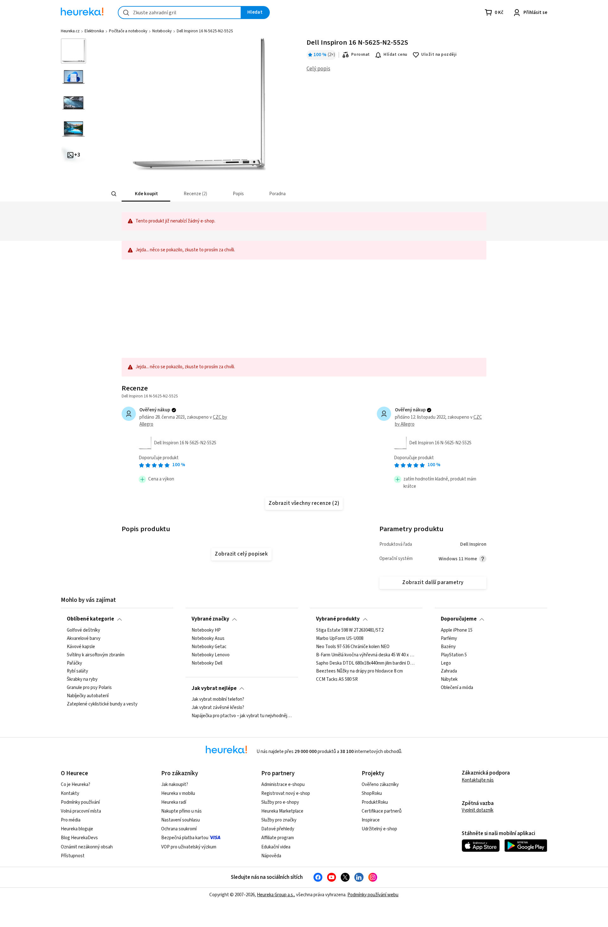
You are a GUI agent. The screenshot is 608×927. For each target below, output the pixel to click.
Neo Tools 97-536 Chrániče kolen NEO (353, 647)
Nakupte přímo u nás (181, 811)
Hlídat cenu (395, 54)
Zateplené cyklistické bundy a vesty (102, 704)
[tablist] (257, 194)
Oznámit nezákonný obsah (87, 847)
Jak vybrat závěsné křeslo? (218, 708)
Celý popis (318, 69)
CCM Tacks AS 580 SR (337, 679)
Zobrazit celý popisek (241, 554)
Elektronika (94, 31)
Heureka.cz (70, 31)
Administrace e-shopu (283, 784)
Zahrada (449, 671)
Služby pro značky (278, 820)
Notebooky (162, 31)
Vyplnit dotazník (477, 810)
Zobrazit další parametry (433, 582)
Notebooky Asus (208, 638)
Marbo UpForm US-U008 (339, 638)
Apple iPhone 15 (456, 630)
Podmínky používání (80, 802)
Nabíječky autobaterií (88, 696)
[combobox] (179, 12)
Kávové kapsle (81, 647)
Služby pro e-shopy (280, 802)
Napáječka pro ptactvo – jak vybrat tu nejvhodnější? (242, 716)
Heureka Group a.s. (275, 895)
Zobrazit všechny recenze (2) (304, 503)
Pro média (70, 820)
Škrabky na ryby (82, 679)
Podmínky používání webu (372, 895)
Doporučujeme (459, 619)
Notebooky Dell (207, 663)
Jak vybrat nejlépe (214, 688)
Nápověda (271, 856)
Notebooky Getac (209, 647)
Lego (446, 663)
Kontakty (70, 793)
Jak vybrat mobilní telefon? (218, 699)
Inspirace (371, 820)
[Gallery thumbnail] (73, 51)
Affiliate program (277, 837)
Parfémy (449, 638)
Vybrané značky (210, 619)
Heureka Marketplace (282, 811)
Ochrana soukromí (179, 829)
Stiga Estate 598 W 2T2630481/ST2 (349, 630)
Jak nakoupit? (174, 784)
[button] (146, 194)
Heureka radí (173, 802)
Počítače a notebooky (128, 31)
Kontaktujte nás (478, 780)
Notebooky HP (206, 630)
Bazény (448, 647)
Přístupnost (73, 856)
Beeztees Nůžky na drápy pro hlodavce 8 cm (359, 671)
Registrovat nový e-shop (285, 793)
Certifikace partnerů (382, 811)
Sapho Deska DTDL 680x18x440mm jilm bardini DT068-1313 (366, 663)
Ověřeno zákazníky (380, 784)
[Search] (114, 194)
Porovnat (360, 54)
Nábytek (449, 679)
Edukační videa (275, 847)
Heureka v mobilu (178, 793)
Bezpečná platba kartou (184, 837)
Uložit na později (439, 54)
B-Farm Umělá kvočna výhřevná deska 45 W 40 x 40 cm (366, 655)
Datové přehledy (277, 829)
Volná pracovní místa (81, 811)
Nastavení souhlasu (180, 820)
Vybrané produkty (338, 619)
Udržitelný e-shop (379, 829)
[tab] (146, 194)
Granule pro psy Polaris (89, 688)
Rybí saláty (77, 671)
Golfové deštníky (83, 630)
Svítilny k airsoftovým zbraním (95, 655)
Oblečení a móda (457, 688)
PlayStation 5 (454, 655)
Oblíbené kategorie (90, 619)
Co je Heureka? (75, 784)
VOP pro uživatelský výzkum (188, 847)
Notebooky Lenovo (211, 655)
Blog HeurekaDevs (79, 837)
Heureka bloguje (77, 829)
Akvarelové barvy (83, 638)
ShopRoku (372, 793)
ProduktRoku (375, 802)
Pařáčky (74, 663)
